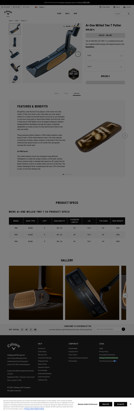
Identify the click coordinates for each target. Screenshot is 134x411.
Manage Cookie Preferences (87, 404)
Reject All (105, 404)
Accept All (120, 404)
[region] (67, 404)
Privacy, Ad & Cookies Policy (34, 409)
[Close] (130, 404)
